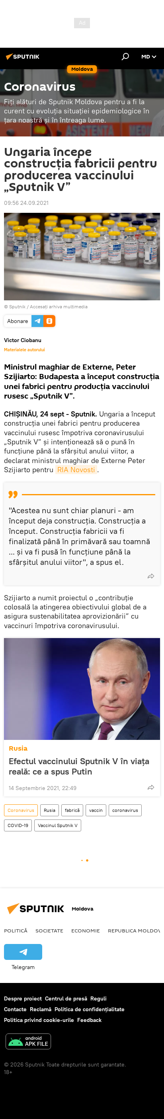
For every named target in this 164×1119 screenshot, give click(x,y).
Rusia (18, 748)
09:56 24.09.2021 (26, 202)
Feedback (89, 1020)
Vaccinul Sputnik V (58, 825)
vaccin (96, 810)
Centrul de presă (66, 998)
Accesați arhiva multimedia (59, 306)
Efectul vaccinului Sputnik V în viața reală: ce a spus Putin (79, 766)
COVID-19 (18, 825)
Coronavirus (21, 810)
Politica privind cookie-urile (39, 1020)
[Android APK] (28, 1042)
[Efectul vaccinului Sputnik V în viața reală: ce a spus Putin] (82, 689)
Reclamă (40, 1009)
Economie (85, 930)
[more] (151, 576)
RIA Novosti (76, 469)
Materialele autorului (24, 349)
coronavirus (125, 810)
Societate (49, 930)
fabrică (72, 810)
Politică (15, 930)
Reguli (98, 998)
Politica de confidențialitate (90, 1009)
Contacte (15, 1009)
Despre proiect (23, 998)
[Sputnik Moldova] (24, 59)
